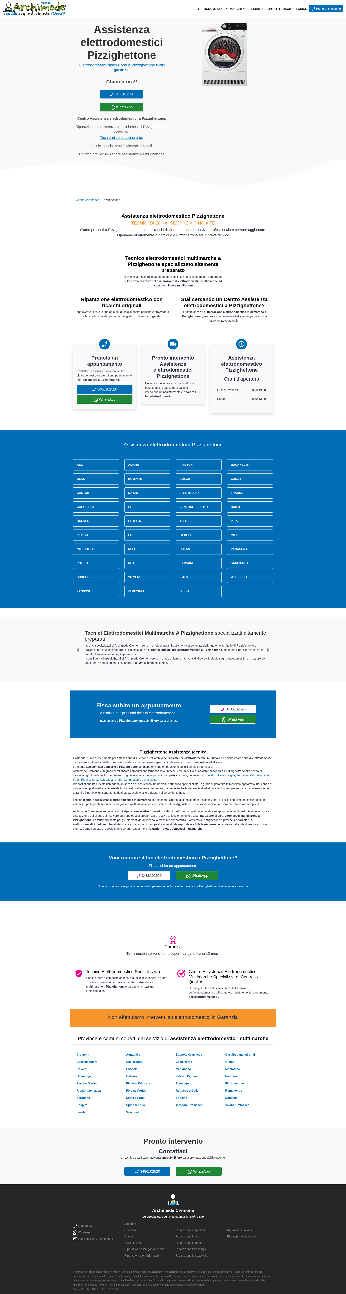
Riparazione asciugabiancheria (144, 1249)
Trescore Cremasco (189, 1105)
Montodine (232, 1069)
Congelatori (131, 779)
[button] (78, 650)
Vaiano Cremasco (237, 1105)
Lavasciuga (149, 779)
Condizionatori (259, 775)
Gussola (131, 1069)
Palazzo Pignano (187, 1076)
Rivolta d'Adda (136, 1090)
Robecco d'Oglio (187, 1090)
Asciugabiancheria (110, 779)
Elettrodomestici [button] (209, 8)
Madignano (183, 1069)
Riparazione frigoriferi (189, 1242)
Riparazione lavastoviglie (192, 1255)
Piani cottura (89, 779)
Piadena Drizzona (138, 1083)
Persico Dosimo (87, 1083)
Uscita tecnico (295, 8)
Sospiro (82, 1105)
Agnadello (133, 1054)
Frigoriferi (242, 775)
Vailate (81, 1112)
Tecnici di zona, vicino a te (121, 138)
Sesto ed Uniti (135, 1097)
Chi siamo (255, 8)
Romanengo (233, 1090)
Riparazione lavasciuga (191, 1249)
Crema (229, 1061)
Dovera (81, 1069)
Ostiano (131, 1076)
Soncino (181, 1097)
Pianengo (182, 1083)
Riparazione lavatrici (240, 1230)
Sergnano (83, 1097)
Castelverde (184, 1061)
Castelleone (134, 1061)
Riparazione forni (187, 1236)
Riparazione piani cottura (243, 1236)
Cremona (83, 1054)
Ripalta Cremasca (89, 1090)
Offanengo (84, 1076)
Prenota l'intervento (328, 8)
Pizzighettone (234, 1083)
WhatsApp (124, 107)
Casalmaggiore (87, 1061)
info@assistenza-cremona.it (95, 1238)
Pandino (231, 1076)
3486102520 (123, 94)
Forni (76, 779)
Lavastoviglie (226, 775)
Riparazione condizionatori (141, 1255)
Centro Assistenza (87, 199)
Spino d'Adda (135, 1105)
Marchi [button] (236, 8)
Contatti (272, 8)
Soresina (231, 1097)
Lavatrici (211, 775)
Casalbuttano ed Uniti (240, 1054)
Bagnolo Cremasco (189, 1054)
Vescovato (133, 1112)
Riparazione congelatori (191, 1230)
